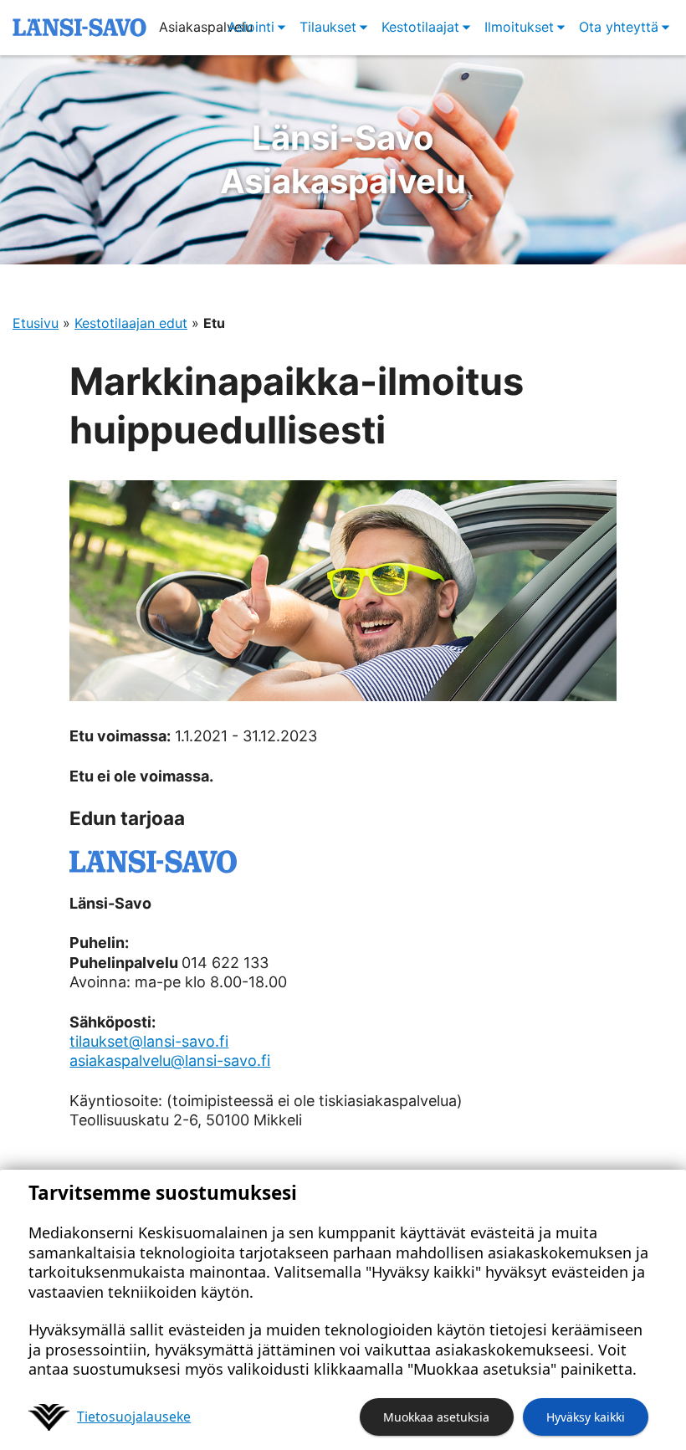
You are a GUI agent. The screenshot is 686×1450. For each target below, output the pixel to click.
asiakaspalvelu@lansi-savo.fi (169, 1060)
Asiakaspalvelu (343, 159)
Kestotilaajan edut (130, 323)
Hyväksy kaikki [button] (585, 1417)
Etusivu (36, 323)
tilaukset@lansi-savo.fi (148, 1041)
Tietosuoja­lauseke (134, 1416)
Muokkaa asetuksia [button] (436, 1417)
